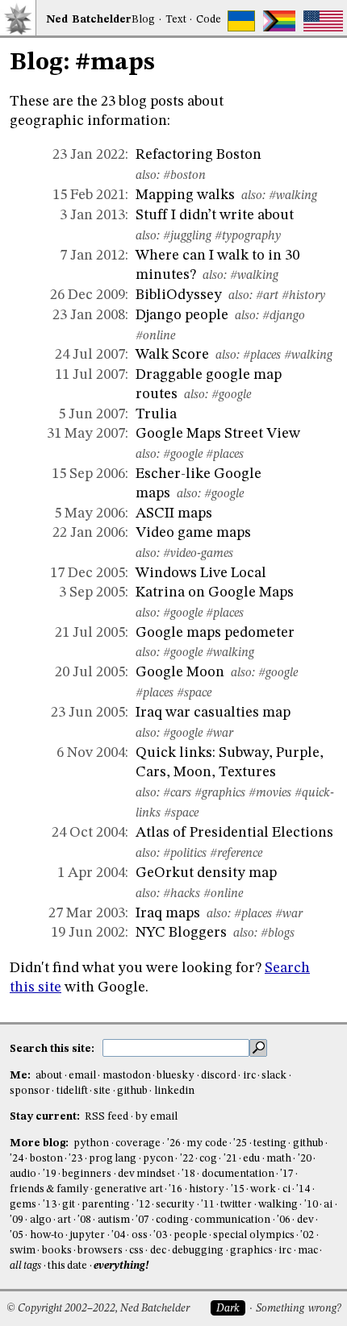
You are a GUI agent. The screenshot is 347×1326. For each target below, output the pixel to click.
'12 (143, 1204)
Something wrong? (298, 1308)
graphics (251, 1250)
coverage (138, 1143)
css (136, 1250)
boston (46, 1158)
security (175, 1204)
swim (23, 1250)
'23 (75, 1158)
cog (208, 1158)
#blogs (278, 933)
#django (283, 316)
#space (194, 693)
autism (114, 1220)
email (82, 1075)
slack (273, 1075)
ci (286, 1189)
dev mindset (146, 1174)
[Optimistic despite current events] (323, 20)
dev (305, 1220)
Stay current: (46, 1117)
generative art (128, 1189)
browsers (100, 1250)
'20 (304, 1158)
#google (231, 395)
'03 (160, 1235)
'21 (230, 1158)
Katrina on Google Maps (215, 592)
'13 (49, 1204)
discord (218, 1075)
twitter (236, 1204)
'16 (175, 1189)
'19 (49, 1174)
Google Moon (180, 672)
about (49, 1075)
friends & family (49, 1189)
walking (278, 1204)
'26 (174, 1143)
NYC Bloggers (181, 932)
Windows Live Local (201, 573)
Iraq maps (168, 913)
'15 (238, 1189)
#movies (270, 793)
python (91, 1143)
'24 (16, 1158)
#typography (248, 236)
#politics (185, 853)
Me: (21, 1075)
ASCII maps (174, 513)
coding (172, 1220)
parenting (106, 1204)
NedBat (89, 20)
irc (249, 1075)
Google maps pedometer (215, 633)
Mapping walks (185, 195)
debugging (198, 1250)
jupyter (87, 1235)
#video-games (198, 553)
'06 (284, 1220)
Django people (182, 315)
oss (140, 1235)
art (64, 1220)
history (206, 1189)
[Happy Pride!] (279, 20)
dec (158, 1250)
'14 (303, 1189)
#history (303, 295)
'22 (187, 1158)
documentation (238, 1174)
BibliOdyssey (179, 295)
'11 (208, 1204)
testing (269, 1143)
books (57, 1250)
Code (208, 20)
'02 (307, 1235)
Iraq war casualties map (213, 712)
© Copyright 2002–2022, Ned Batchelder (98, 1308)
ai (328, 1204)
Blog (143, 20)
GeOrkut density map (206, 873)
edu (251, 1158)
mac (308, 1250)
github (132, 1091)
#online (155, 336)
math (278, 1158)
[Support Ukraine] (241, 20)
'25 (240, 1143)
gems (23, 1204)
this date (67, 1266)
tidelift (72, 1091)
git (68, 1204)
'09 (16, 1220)
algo (41, 1220)
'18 (188, 1174)
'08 (84, 1220)
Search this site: (53, 1049)
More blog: (40, 1143)
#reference (236, 853)
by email (157, 1117)
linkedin (174, 1091)
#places (262, 355)
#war (219, 733)
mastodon (126, 1075)
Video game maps (193, 533)
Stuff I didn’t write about (215, 215)
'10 (311, 1204)
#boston (184, 175)
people (190, 1235)
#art (267, 295)
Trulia (156, 414)
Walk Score (172, 354)
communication (232, 1220)
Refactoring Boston (198, 155)
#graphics (219, 793)
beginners (86, 1174)
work (263, 1189)
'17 (287, 1174)
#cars (177, 793)
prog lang (112, 1158)
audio (23, 1174)
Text (175, 20)
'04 (118, 1235)
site (102, 1091)
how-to (47, 1235)
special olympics (253, 1235)
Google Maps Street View (218, 433)
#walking (293, 195)
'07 (142, 1220)
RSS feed (106, 1117)
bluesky (175, 1075)
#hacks (181, 893)
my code (206, 1143)
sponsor (30, 1091)
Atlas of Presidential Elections (234, 832)
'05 (16, 1235)
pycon (158, 1158)
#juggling (187, 236)
